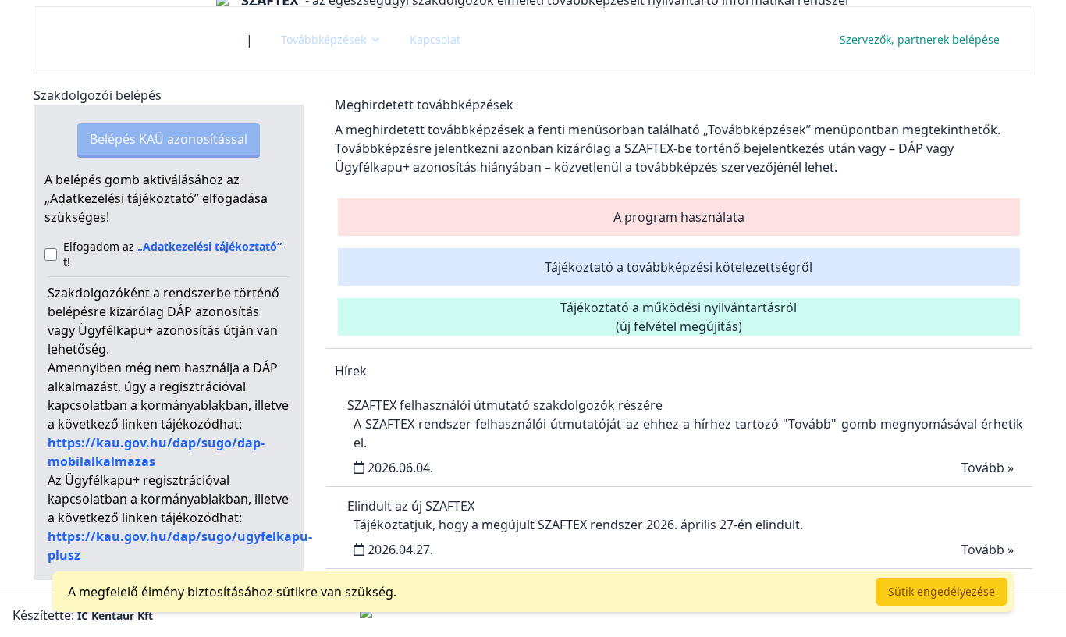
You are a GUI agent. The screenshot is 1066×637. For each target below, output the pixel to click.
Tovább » (987, 467)
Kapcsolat (435, 39)
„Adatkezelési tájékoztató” (209, 246)
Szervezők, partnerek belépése (920, 39)
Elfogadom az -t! (174, 254)
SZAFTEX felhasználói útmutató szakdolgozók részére (505, 405)
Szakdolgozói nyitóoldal (140, 39)
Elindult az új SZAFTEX (410, 505)
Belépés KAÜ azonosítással (168, 139)
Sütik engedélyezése (941, 591)
